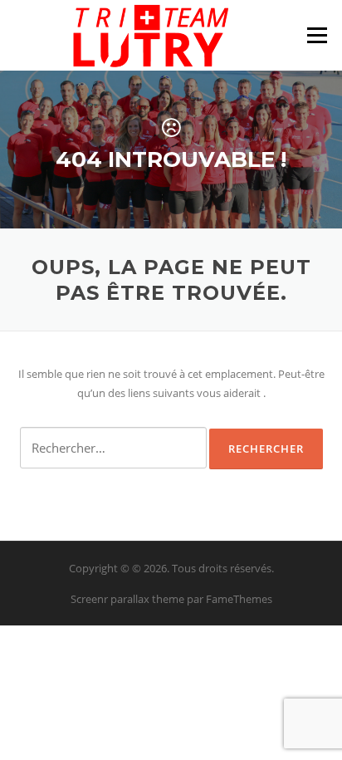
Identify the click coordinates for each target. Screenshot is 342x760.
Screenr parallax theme (127, 598)
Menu (316, 34)
